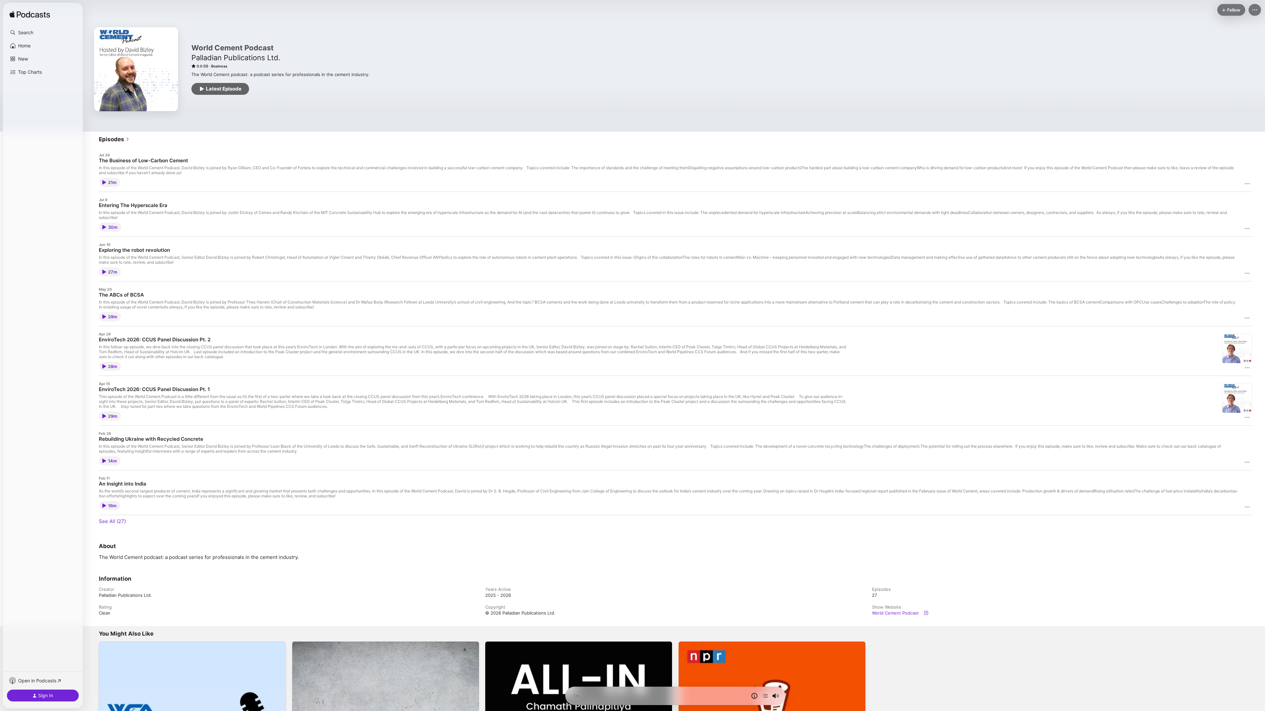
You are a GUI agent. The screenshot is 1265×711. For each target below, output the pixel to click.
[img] (30, 15)
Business (219, 66)
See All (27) (112, 521)
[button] (42, 32)
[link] (114, 139)
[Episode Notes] (754, 695)
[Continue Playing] (765, 695)
